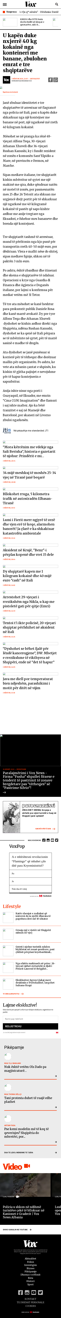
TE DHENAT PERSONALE (30, 1302)
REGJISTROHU (13, 1026)
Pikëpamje (31, 1271)
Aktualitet (30, 1258)
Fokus (30, 1261)
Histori (30, 1281)
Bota (30, 1278)
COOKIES (30, 1306)
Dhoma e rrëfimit (30, 1274)
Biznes (30, 1268)
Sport (30, 1284)
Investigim (30, 1265)
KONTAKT (30, 1298)
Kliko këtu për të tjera (43, 829)
